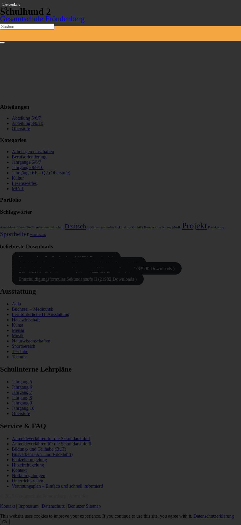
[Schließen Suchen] (2, 43)
